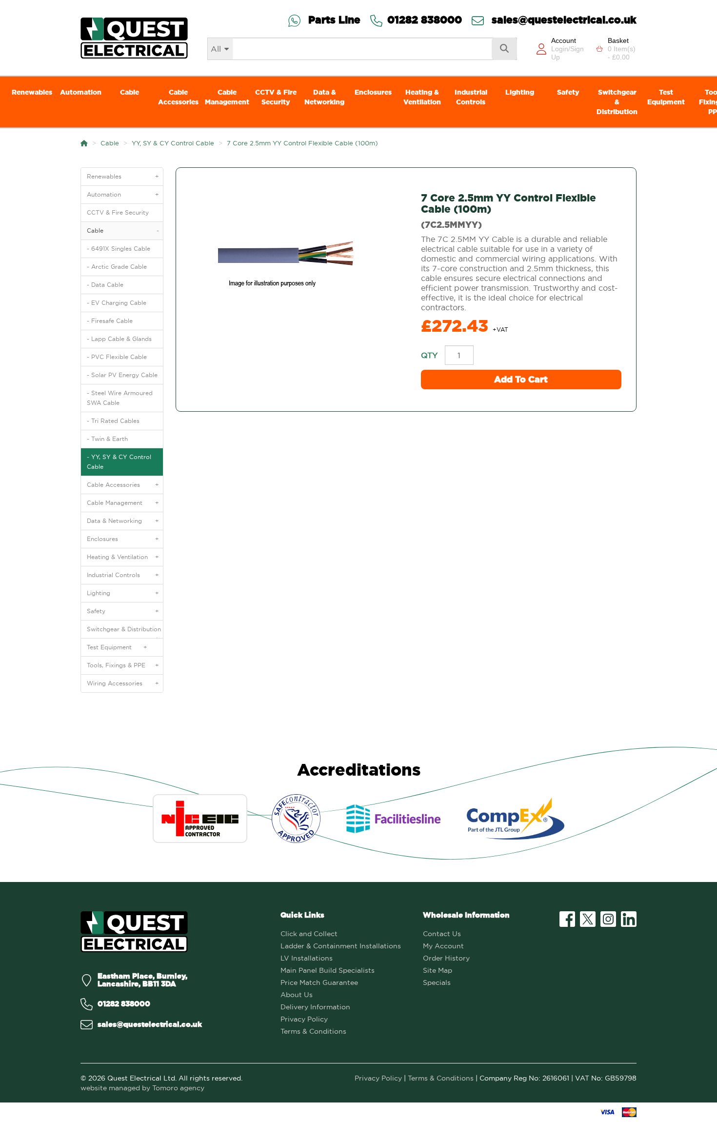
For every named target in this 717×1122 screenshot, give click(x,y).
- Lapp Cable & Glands (119, 338)
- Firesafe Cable (110, 320)
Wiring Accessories (123, 683)
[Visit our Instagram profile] (608, 919)
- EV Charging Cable (116, 302)
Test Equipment (666, 97)
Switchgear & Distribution (617, 102)
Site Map (437, 970)
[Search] (504, 49)
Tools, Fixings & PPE (123, 665)
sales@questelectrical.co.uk (563, 21)
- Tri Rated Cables (113, 420)
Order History (446, 958)
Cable (129, 92)
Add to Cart (521, 379)
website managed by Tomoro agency (142, 1087)
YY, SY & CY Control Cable (173, 143)
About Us (296, 994)
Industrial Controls (471, 97)
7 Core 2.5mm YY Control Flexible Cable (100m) (302, 143)
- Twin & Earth (107, 438)
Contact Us (442, 933)
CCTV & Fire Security (276, 97)
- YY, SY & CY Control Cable (119, 461)
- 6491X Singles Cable (118, 248)
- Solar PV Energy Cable (122, 375)
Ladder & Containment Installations (340, 946)
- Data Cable (105, 284)
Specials (437, 982)
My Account (443, 946)
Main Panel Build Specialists (327, 970)
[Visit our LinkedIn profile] (629, 919)
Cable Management (227, 97)
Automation (80, 92)
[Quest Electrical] (134, 932)
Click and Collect (309, 933)
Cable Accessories (178, 97)
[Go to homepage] (134, 38)
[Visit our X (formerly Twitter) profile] (588, 919)
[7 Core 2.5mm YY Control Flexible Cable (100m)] (291, 257)
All (216, 49)
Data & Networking (324, 97)
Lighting (519, 92)
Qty (429, 355)
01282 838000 (424, 21)
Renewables (32, 92)
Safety (568, 92)
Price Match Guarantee (319, 982)
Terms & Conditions (313, 1031)
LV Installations (306, 958)
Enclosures (373, 92)
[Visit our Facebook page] (567, 919)
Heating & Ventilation (422, 97)
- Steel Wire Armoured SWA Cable (120, 397)
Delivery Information (315, 1006)
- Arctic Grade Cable (117, 266)
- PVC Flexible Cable (117, 357)
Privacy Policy (304, 1019)
